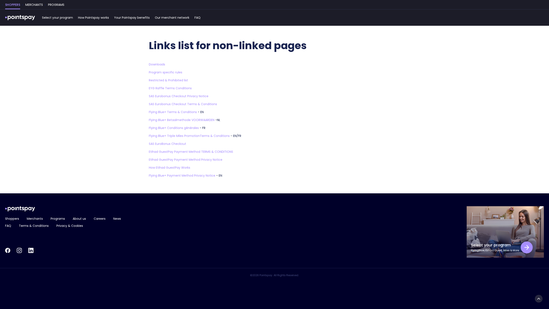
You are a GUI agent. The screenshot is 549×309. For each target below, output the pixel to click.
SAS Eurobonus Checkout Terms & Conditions (183, 104)
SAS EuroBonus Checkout (167, 144)
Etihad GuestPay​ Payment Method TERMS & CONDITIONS (191, 152)
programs (56, 5)
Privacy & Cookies (69, 226)
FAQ (198, 17)
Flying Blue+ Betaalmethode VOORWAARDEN (181, 120)
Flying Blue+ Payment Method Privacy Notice (182, 175)
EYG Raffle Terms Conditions (170, 88)
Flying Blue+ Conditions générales (174, 128)
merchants (34, 5)
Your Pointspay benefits (132, 17)
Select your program (57, 17)
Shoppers (12, 219)
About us (79, 219)
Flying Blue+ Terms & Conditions (173, 112)
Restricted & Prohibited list (168, 80)
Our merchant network (172, 17)
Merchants (35, 219)
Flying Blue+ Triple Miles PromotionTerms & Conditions (189, 136)
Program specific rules (165, 72)
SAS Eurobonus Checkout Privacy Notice (178, 96)
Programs (58, 219)
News (117, 219)
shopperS (12, 5)
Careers (100, 219)
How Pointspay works (93, 17)
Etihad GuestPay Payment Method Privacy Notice (185, 160)
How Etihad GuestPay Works (169, 167)
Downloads (157, 64)
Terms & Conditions (34, 226)
